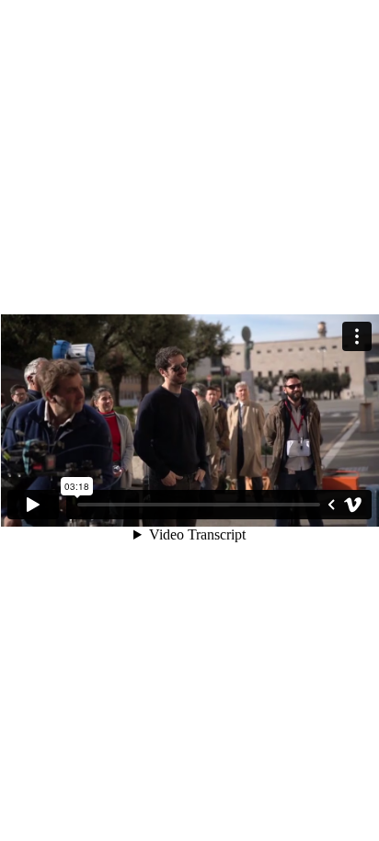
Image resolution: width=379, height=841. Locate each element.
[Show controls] (331, 505)
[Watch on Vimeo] (353, 505)
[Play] (33, 504)
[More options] (357, 336)
